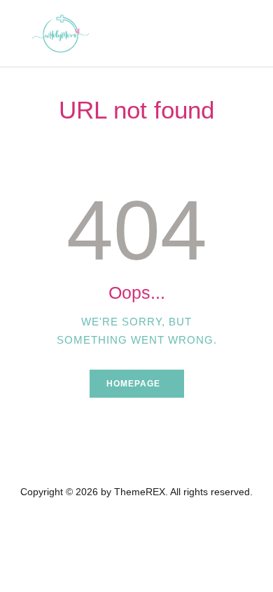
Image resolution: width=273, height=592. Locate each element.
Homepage (133, 384)
